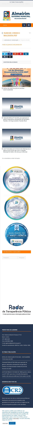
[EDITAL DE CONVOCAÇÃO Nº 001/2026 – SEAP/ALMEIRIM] (16, 77)
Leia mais (16, 418)
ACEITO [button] (12, 423)
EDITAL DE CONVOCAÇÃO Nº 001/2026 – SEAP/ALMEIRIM (16, 357)
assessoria (14, 400)
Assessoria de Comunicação (11, 40)
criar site (12, 398)
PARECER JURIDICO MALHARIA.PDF (12, 44)
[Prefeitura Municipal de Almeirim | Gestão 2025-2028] (16, 15)
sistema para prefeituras (22, 398)
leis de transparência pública (9, 404)
